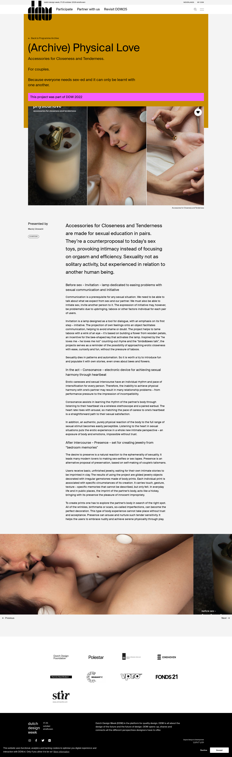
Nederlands (189, 2)
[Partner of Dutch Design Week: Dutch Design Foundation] (61, 657)
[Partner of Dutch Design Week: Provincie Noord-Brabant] (61, 677)
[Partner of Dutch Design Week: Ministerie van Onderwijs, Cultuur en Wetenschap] (131, 657)
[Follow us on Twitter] (43, 740)
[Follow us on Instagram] (29, 740)
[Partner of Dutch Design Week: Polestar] (96, 657)
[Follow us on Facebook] (36, 740)
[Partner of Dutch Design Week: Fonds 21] (166, 677)
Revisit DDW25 (115, 9)
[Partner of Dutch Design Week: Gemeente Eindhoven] (166, 657)
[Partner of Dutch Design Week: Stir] (61, 696)
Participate (64, 9)
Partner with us (88, 9)
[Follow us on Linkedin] (49, 740)
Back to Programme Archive (45, 38)
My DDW (200, 2)
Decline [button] (203, 750)
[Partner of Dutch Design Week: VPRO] (131, 677)
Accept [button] (219, 750)
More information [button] (61, 752)
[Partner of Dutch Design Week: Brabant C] (96, 677)
